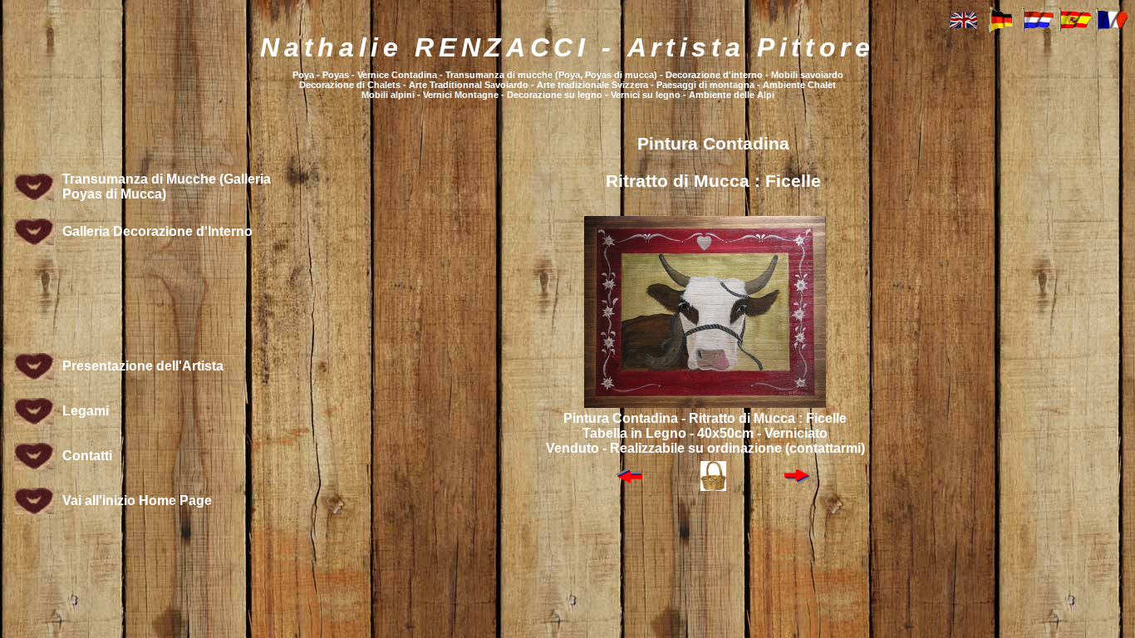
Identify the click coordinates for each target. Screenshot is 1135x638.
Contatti (87, 456)
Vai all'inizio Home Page (137, 500)
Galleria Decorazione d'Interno (157, 231)
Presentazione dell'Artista (143, 366)
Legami (85, 411)
